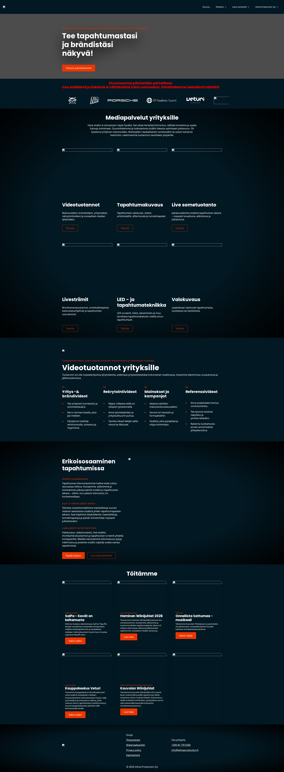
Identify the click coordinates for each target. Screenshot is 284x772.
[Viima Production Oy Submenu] (278, 7)
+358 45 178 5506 (181, 745)
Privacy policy (133, 750)
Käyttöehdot (133, 755)
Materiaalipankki (135, 745)
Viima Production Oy (265, 6)
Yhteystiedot (133, 740)
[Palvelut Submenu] (226, 7)
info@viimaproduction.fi (185, 750)
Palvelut (220, 6)
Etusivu (206, 6)
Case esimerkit (239, 6)
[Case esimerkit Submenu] (249, 7)
